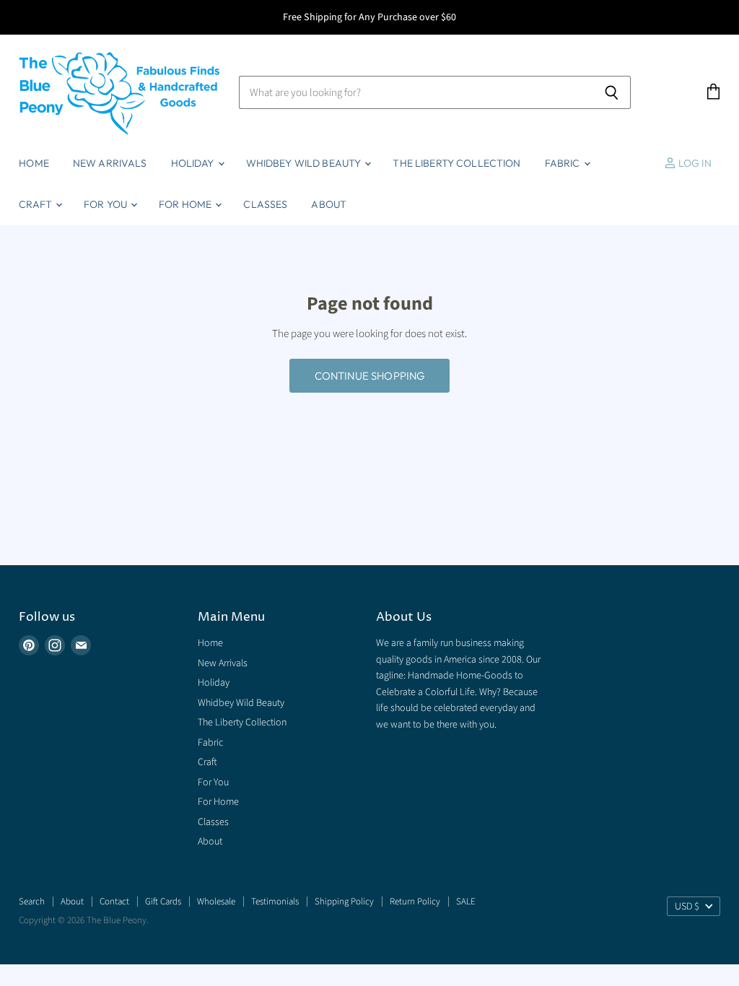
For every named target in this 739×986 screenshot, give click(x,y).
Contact (114, 901)
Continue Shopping (370, 376)
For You (106, 204)
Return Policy (415, 901)
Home (34, 163)
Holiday (194, 163)
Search (32, 901)
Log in (694, 163)
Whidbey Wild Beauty (305, 163)
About (328, 204)
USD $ (687, 906)
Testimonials (275, 901)
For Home (186, 204)
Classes (265, 204)
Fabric (563, 163)
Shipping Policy (344, 901)
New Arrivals (110, 163)
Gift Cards (163, 901)
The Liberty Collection (456, 163)
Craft (36, 204)
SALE (466, 901)
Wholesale (216, 901)
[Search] (611, 92)
